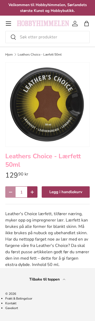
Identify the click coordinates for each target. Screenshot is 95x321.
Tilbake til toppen (45, 279)
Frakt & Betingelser (18, 298)
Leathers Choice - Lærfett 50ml (40, 54)
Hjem (9, 54)
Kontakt (10, 303)
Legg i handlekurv (65, 192)
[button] (86, 23)
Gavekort (11, 308)
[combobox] (47, 37)
